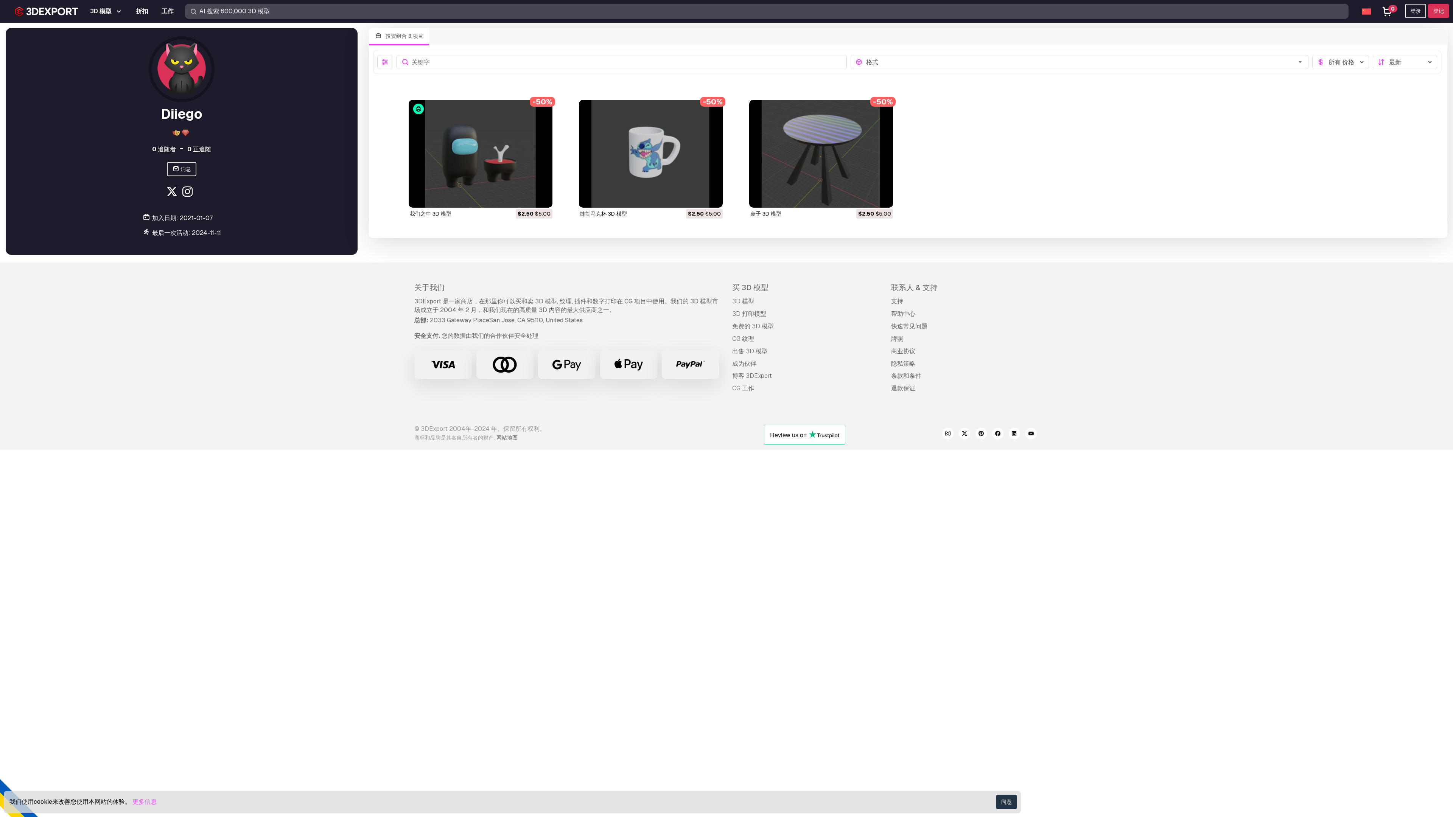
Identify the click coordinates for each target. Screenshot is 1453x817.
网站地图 (507, 437)
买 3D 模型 (750, 287)
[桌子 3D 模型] (821, 154)
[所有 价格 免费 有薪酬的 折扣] (1340, 62)
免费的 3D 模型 (753, 326)
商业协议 (903, 351)
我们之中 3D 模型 (430, 213)
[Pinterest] (981, 434)
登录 (1415, 11)
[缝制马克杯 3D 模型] (651, 154)
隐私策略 (903, 364)
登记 (1438, 11)
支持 (897, 301)
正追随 (199, 149)
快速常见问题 (909, 326)
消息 (185, 169)
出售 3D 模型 (750, 351)
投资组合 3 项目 (403, 36)
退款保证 (903, 388)
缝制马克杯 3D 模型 (603, 213)
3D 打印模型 (749, 314)
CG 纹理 (743, 339)
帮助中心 (903, 314)
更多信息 (144, 802)
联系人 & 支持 (914, 287)
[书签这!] (541, 197)
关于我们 (429, 287)
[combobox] (1085, 62)
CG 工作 (743, 388)
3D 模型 (743, 301)
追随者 (164, 149)
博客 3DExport (752, 376)
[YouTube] (1031, 434)
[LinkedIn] (1014, 434)
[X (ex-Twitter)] (964, 434)
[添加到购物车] (526, 197)
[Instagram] (188, 192)
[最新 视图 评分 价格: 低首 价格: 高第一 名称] (1405, 62)
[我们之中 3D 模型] (480, 154)
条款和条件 (906, 376)
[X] (173, 192)
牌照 (897, 339)
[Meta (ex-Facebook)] (997, 434)
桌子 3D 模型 (765, 213)
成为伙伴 (744, 364)
